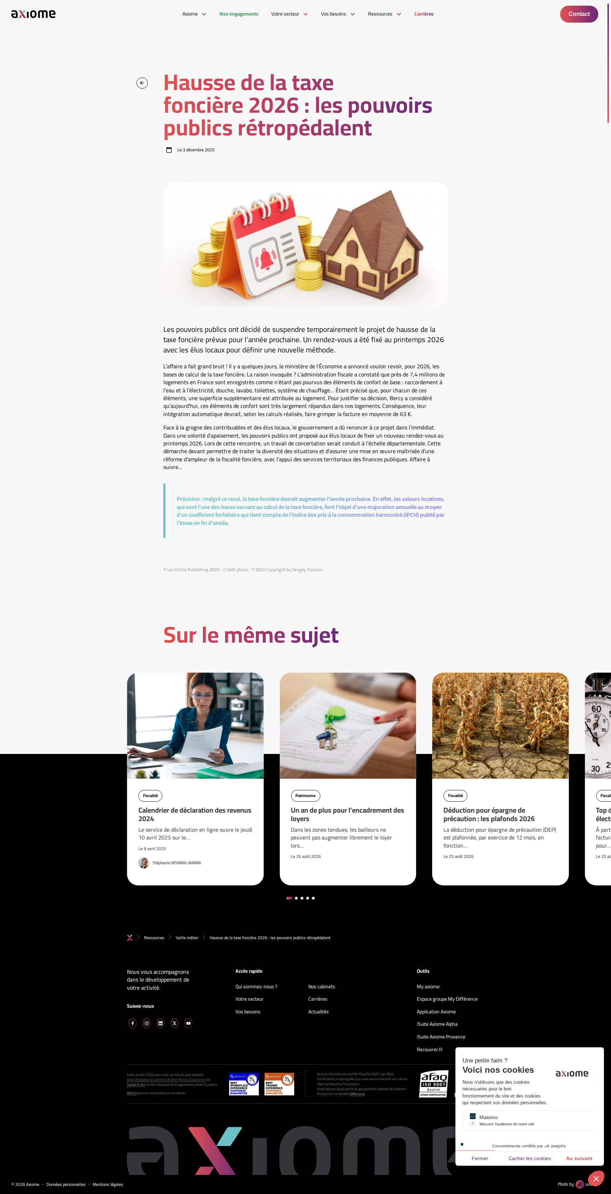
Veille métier (187, 937)
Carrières (317, 999)
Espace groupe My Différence (447, 999)
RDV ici (132, 1093)
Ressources (154, 937)
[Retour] (142, 83)
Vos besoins (248, 1012)
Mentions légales (108, 1185)
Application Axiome (436, 1012)
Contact (579, 14)
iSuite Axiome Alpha (437, 1024)
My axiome (428, 986)
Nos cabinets (321, 986)
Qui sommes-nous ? (256, 986)
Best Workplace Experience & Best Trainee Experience (166, 1079)
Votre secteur (249, 999)
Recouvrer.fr (430, 1049)
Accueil (130, 938)
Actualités (318, 1012)
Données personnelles (66, 1185)
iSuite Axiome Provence (441, 1037)
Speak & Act (136, 1084)
